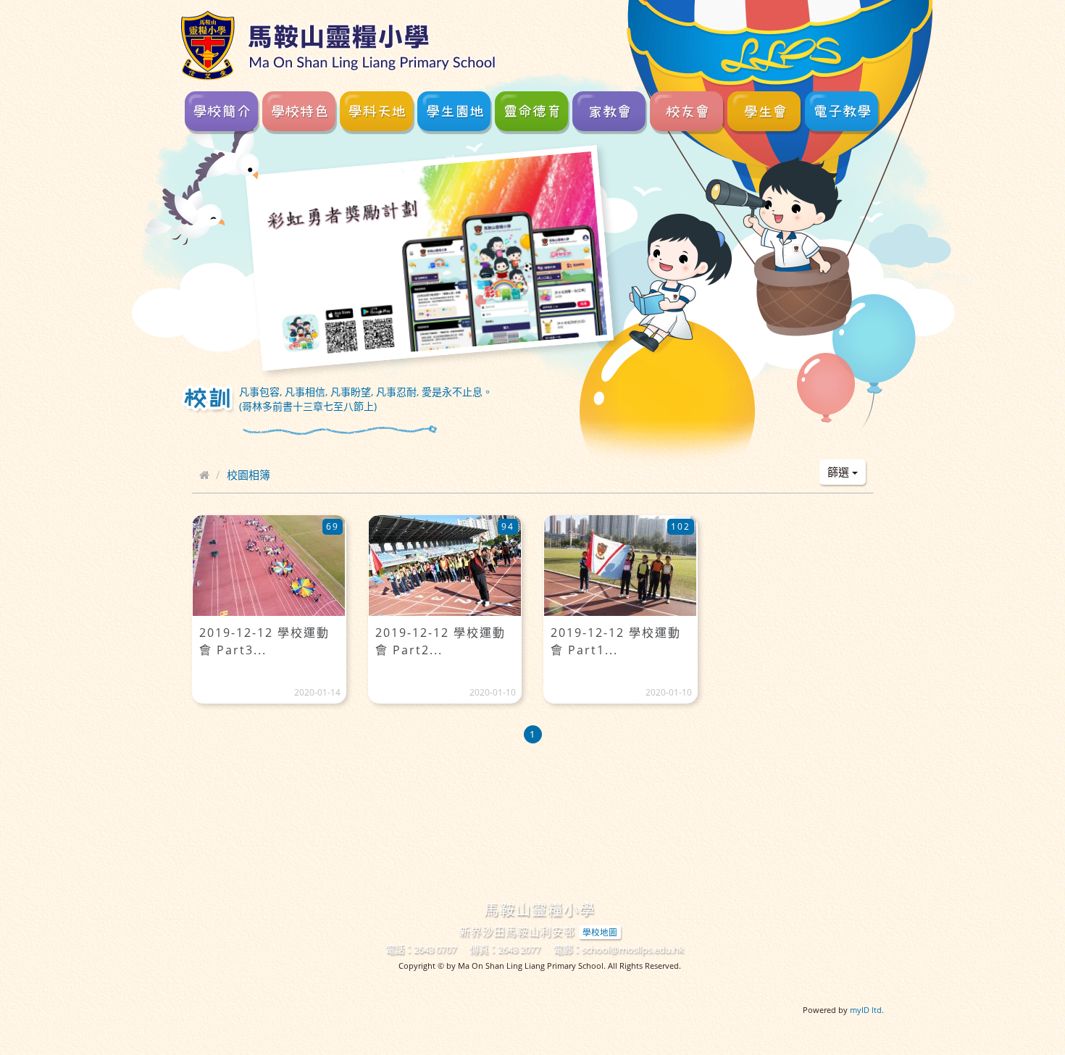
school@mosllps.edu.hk (633, 949)
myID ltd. (867, 1009)
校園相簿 (248, 474)
